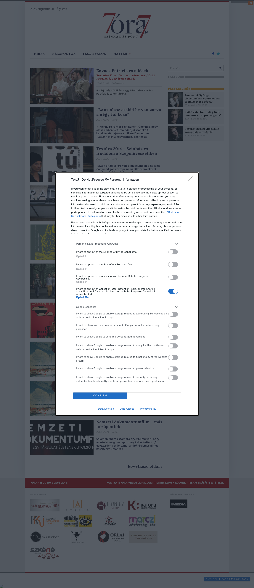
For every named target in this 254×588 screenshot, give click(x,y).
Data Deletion (106, 408)
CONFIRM (100, 395)
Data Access (127, 408)
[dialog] (127, 294)
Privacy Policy (148, 408)
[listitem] (127, 244)
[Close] (191, 179)
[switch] (173, 251)
